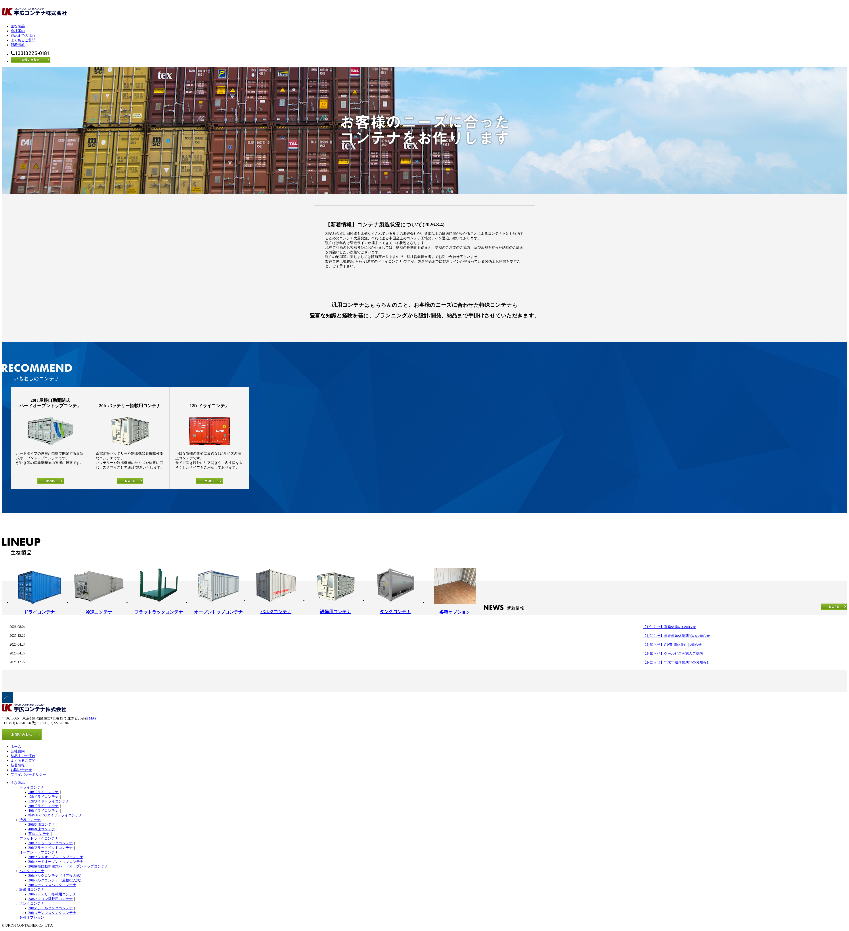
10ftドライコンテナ (43, 792)
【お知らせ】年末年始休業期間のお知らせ (676, 636)
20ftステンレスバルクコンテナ (52, 885)
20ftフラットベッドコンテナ (50, 848)
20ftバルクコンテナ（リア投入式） (55, 875)
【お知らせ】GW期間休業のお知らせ (672, 644)
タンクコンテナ (31, 903)
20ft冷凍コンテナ (41, 824)
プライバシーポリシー (28, 774)
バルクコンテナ (31, 871)
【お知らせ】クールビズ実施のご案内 (673, 653)
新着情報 (18, 45)
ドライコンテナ (31, 787)
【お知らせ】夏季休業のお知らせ (669, 627)
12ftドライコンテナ (43, 796)
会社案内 (18, 31)
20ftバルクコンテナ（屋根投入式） (55, 880)
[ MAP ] (92, 718)
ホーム (16, 746)
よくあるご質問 (23, 40)
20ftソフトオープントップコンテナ (55, 857)
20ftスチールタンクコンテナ (50, 908)
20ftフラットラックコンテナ (50, 843)
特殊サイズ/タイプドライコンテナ (55, 815)
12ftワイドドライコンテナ (48, 801)
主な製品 (18, 26)
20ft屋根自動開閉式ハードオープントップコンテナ (68, 866)
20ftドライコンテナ (43, 806)
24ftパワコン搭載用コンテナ (50, 899)
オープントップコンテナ (38, 852)
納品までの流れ (23, 35)
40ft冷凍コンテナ (41, 829)
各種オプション (31, 917)
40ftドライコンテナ (43, 810)
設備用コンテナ (31, 889)
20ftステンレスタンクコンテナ (52, 913)
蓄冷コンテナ (39, 834)
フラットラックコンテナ (38, 838)
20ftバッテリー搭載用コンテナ (52, 894)
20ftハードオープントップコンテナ (55, 862)
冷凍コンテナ (30, 820)
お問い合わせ (21, 770)
